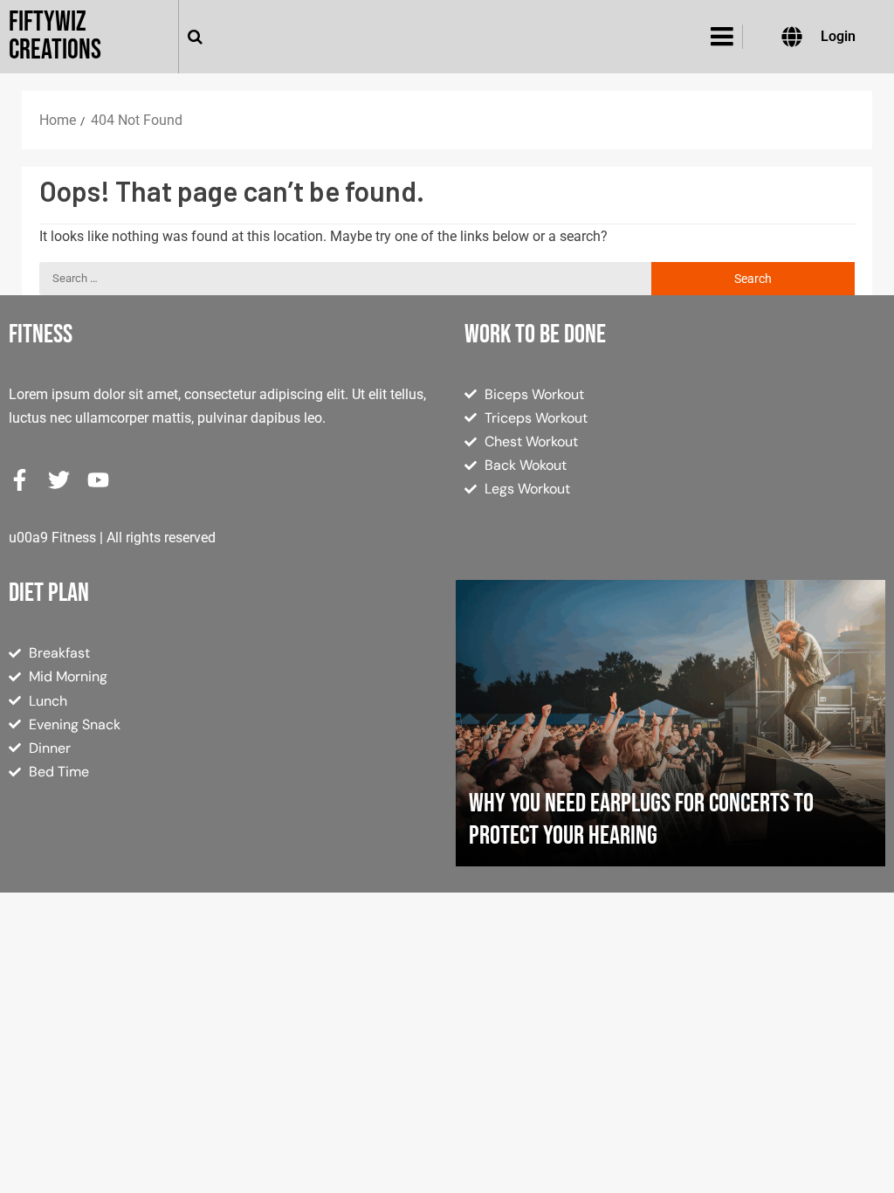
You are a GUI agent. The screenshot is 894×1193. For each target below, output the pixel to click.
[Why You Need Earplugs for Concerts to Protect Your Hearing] (670, 723)
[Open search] (195, 36)
